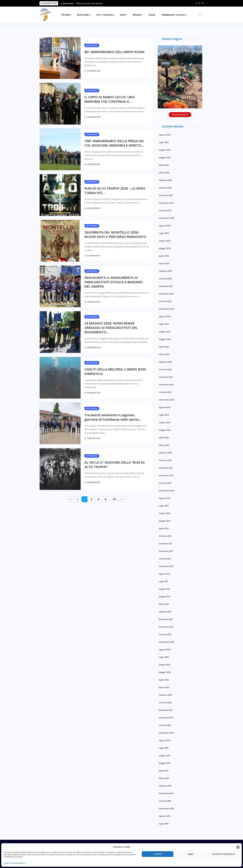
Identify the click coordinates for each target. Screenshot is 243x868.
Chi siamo (65, 14)
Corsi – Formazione (104, 14)
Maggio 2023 (165, 430)
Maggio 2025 (165, 248)
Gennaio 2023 (165, 460)
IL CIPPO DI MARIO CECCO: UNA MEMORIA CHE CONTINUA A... (109, 99)
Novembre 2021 (166, 551)
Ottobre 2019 (165, 725)
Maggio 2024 (165, 339)
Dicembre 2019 (165, 710)
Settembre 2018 (166, 808)
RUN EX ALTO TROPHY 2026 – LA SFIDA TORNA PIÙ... (114, 190)
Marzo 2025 (164, 263)
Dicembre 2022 (166, 468)
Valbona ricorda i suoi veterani (89, 3)
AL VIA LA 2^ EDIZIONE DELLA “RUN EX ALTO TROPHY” (114, 464)
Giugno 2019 (164, 755)
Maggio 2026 (165, 157)
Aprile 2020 (164, 680)
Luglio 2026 (164, 142)
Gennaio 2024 (165, 369)
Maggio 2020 (165, 672)
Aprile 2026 (164, 165)
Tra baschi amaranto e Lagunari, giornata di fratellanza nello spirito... (113, 417)
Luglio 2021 (163, 581)
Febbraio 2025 (165, 271)
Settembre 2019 (166, 732)
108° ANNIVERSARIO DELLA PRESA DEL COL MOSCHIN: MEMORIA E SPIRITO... (114, 143)
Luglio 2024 (164, 324)
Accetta (157, 854)
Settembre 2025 (166, 218)
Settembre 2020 (166, 642)
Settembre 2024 (166, 309)
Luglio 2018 (163, 823)
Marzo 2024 (164, 354)
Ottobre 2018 (165, 801)
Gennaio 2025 (165, 278)
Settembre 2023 (166, 399)
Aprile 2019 (163, 770)
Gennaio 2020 (165, 702)
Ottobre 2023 (165, 392)
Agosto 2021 (164, 574)
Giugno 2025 (164, 240)
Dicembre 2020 (166, 619)
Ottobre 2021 (165, 558)
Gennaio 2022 (165, 536)
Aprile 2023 (164, 437)
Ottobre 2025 (165, 210)
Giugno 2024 (164, 331)
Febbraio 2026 (165, 180)
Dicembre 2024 (166, 286)
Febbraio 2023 (165, 452)
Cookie (6, 863)
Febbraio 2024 (165, 362)
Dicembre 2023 (166, 377)
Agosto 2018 (164, 816)
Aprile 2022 (164, 528)
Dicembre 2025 (166, 195)
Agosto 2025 (165, 225)
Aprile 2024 (164, 346)
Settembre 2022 (166, 490)
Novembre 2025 (166, 203)
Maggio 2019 (164, 763)
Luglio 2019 (163, 748)
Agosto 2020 (165, 649)
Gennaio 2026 (165, 187)
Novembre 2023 (166, 384)
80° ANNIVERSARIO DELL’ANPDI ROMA (114, 52)
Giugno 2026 (164, 150)
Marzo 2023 (164, 445)
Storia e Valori (83, 14)
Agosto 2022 (164, 498)
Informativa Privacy (17, 863)
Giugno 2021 (164, 589)
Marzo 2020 (164, 687)
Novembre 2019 (166, 717)
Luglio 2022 (164, 505)
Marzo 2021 (164, 604)
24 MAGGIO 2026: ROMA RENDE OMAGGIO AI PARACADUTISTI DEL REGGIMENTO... (111, 327)
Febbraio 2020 (165, 695)
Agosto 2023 (165, 407)
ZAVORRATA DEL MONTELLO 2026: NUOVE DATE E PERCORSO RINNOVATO (115, 234)
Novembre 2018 (166, 793)
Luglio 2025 (164, 233)
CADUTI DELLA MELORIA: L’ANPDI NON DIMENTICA (115, 371)
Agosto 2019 (164, 740)
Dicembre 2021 (165, 543)
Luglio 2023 (164, 415)
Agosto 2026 (165, 134)
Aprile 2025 (164, 256)
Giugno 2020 (164, 664)
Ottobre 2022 (165, 483)
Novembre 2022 (166, 475)
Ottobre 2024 (165, 301)
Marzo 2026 (164, 172)
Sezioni (151, 14)
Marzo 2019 (164, 778)
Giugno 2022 (164, 513)
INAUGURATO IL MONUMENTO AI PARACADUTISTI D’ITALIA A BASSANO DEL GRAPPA (113, 282)
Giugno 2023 (164, 422)
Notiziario (137, 14)
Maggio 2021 (164, 596)
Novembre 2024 (166, 293)
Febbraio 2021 (165, 611)
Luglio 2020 (164, 657)
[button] (238, 847)
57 (114, 499)
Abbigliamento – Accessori (173, 14)
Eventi (123, 14)
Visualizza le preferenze (223, 854)
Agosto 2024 (165, 316)
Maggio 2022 (164, 521)
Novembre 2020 (166, 627)
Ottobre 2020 (165, 634)
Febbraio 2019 (165, 785)
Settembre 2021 (166, 566)
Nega (190, 854)
